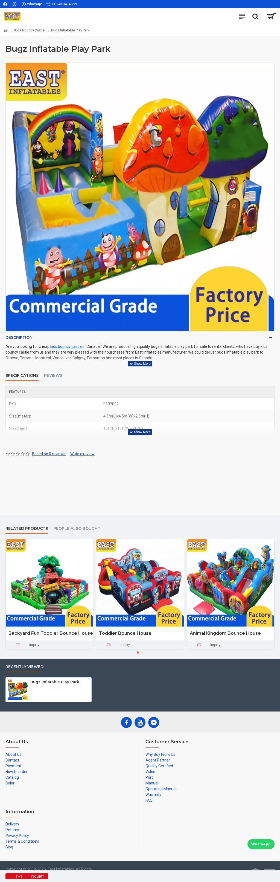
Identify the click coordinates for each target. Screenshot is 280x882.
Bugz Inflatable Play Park (54, 682)
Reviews (53, 375)
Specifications (22, 375)
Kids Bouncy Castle (29, 30)
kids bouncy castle (66, 346)
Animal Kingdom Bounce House (225, 633)
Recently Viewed (24, 667)
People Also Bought (76, 528)
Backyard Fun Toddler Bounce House (50, 633)
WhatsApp (261, 844)
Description (19, 337)
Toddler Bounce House (125, 633)
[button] (138, 652)
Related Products (26, 528)
